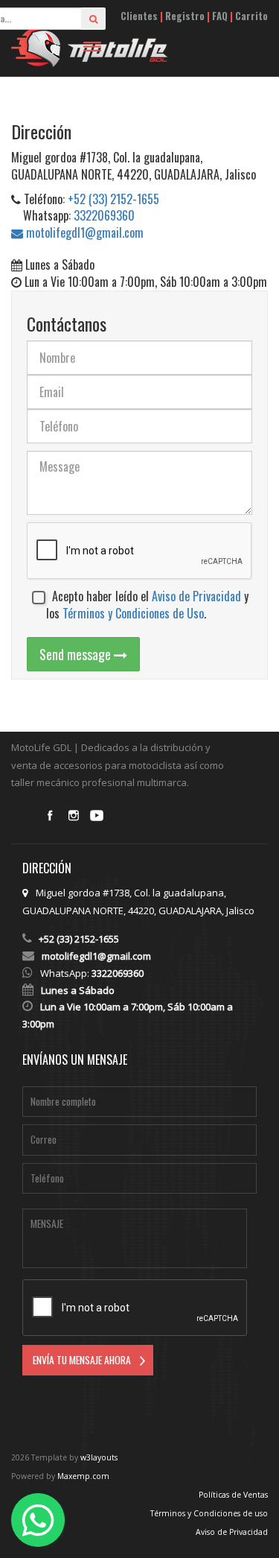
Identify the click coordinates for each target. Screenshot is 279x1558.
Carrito (251, 16)
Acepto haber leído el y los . (147, 605)
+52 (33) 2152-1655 (113, 199)
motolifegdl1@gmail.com (83, 232)
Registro (185, 16)
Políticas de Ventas (233, 1494)
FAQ (220, 16)
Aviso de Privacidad (196, 596)
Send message (76, 654)
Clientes (139, 16)
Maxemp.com (83, 1476)
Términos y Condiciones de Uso (133, 613)
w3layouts (99, 1457)
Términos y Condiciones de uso (209, 1513)
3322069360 (104, 215)
